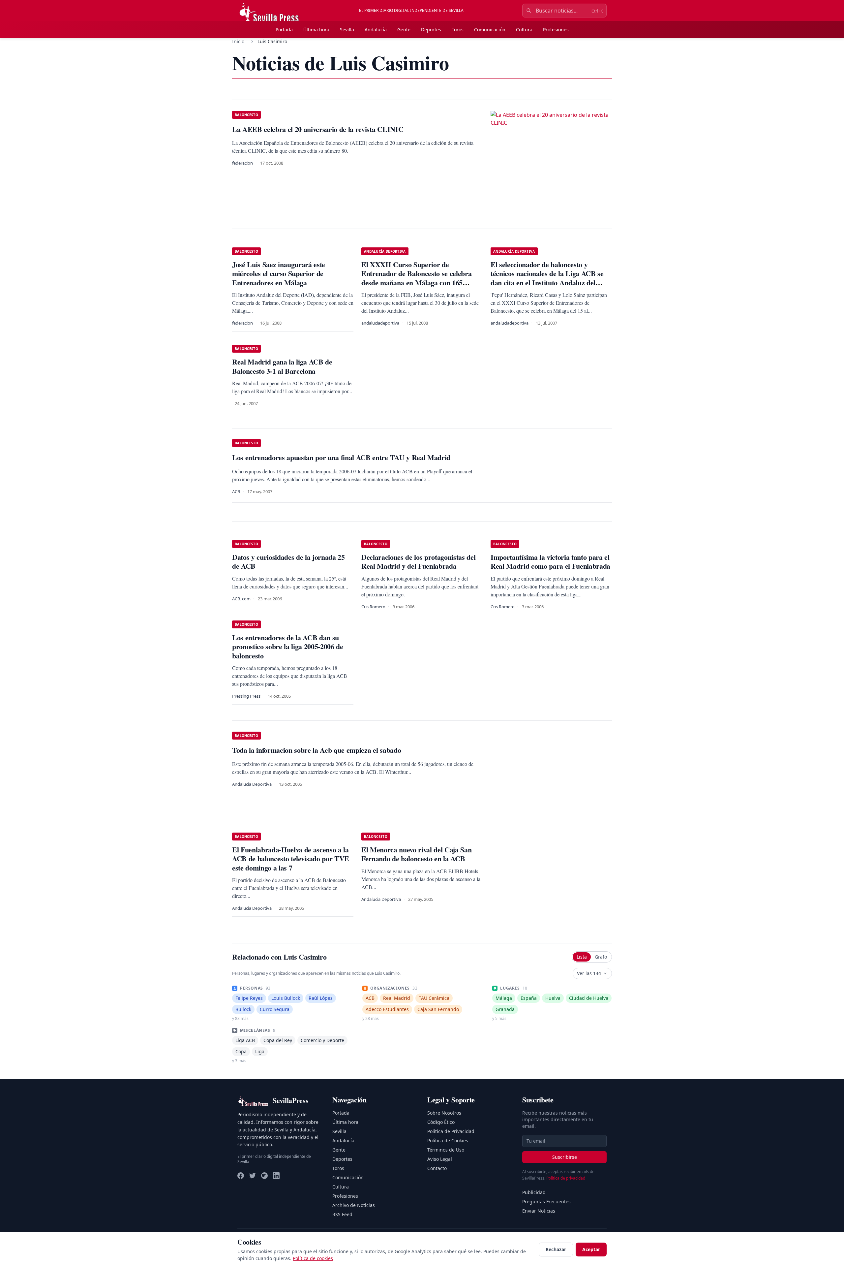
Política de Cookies (447, 1140)
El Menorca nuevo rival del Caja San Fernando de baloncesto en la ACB (416, 854)
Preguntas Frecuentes (546, 1201)
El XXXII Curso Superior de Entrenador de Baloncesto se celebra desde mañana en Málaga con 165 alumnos (416, 278)
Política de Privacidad (450, 1131)
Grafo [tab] (601, 957)
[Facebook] (240, 1175)
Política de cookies (313, 1258)
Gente (403, 29)
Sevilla (347, 29)
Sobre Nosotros (444, 1113)
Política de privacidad (565, 1178)
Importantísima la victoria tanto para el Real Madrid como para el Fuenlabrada (550, 562)
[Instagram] (264, 1175)
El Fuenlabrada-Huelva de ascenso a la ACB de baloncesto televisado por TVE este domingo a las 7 (290, 858)
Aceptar (591, 1249)
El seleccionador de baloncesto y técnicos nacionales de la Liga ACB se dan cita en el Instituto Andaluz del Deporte (547, 278)
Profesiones (556, 29)
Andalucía (376, 29)
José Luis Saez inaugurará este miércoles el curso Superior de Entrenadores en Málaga (278, 273)
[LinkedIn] (276, 1175)
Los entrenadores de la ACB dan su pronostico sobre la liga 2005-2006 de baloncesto (287, 646)
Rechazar (556, 1249)
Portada (284, 29)
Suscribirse (564, 1157)
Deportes (431, 29)
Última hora (316, 29)
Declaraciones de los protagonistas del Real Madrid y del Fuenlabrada (418, 562)
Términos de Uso (445, 1150)
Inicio (238, 41)
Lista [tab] (582, 957)
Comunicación (489, 29)
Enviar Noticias (538, 1211)
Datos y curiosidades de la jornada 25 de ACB (288, 562)
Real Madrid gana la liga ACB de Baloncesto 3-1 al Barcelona (282, 366)
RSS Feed (342, 1214)
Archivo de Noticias (353, 1205)
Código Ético (441, 1122)
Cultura (524, 29)
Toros (458, 29)
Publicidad (534, 1192)
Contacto (437, 1168)
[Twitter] (252, 1175)
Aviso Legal (439, 1159)
